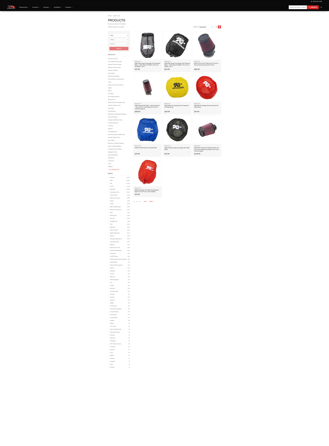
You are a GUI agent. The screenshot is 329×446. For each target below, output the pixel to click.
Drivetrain (111, 108)
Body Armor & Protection (115, 85)
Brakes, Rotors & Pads (114, 64)
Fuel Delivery (112, 111)
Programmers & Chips (114, 149)
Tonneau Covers (113, 58)
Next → (152, 201)
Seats (109, 91)
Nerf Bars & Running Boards (116, 134)
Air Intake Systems (114, 96)
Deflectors (111, 158)
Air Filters (111, 93)
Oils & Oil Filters (113, 117)
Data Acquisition (113, 155)
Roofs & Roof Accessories (116, 79)
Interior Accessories (114, 105)
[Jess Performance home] (11, 7)
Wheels (110, 166)
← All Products (113, 169)
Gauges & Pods (112, 152)
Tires (109, 163)
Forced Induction (113, 123)
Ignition (110, 128)
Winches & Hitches (113, 76)
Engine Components (114, 67)
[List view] (216, 27)
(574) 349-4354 (317, 1)
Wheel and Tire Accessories (116, 102)
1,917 (145, 201)
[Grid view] (219, 27)
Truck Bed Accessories (115, 61)
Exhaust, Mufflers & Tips (115, 120)
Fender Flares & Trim (114, 137)
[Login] (321, 7)
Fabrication (111, 73)
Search (314, 7)
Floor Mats (111, 140)
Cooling (110, 126)
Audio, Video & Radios (114, 146)
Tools (109, 82)
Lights (110, 88)
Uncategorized (112, 131)
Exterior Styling (112, 70)
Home (110, 15)
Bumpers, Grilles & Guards (116, 143)
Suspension (111, 99)
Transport (111, 161)
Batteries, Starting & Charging (117, 114)
